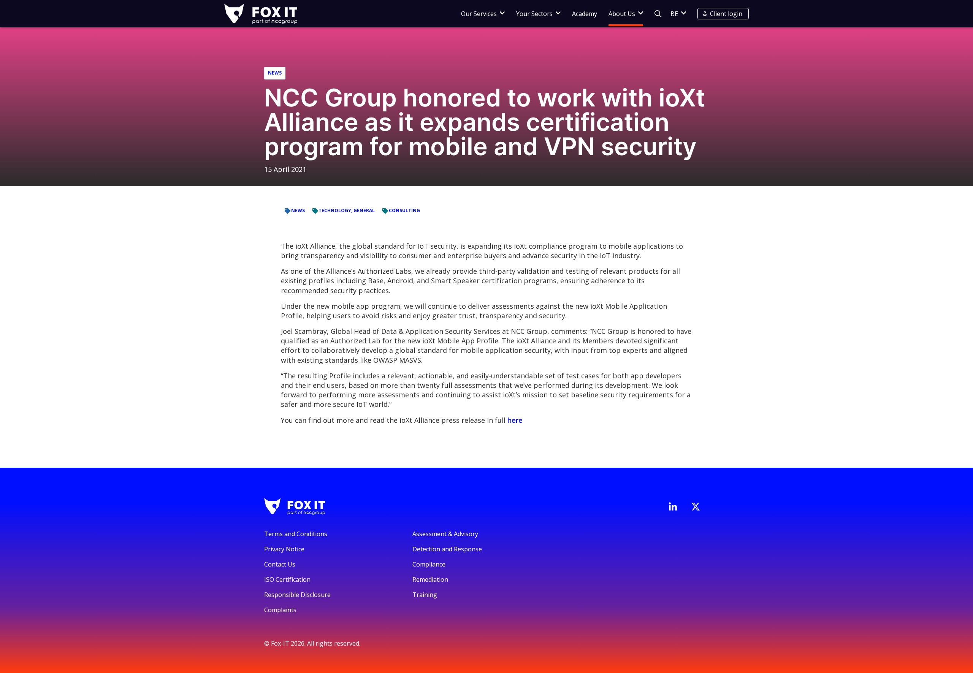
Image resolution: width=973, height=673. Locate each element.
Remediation (430, 579)
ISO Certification (287, 579)
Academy (584, 14)
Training (424, 594)
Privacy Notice (284, 549)
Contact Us (279, 564)
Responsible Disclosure (297, 594)
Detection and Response (447, 549)
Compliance (428, 564)
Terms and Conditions (295, 534)
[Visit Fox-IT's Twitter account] (695, 506)
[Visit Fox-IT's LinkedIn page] (673, 506)
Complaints (280, 610)
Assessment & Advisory (445, 534)
